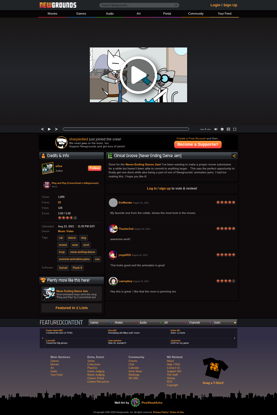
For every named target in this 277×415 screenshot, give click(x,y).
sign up (165, 188)
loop (62, 252)
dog (83, 237)
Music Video (66, 231)
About (170, 360)
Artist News (135, 371)
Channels (194, 322)
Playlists (92, 367)
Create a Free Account (191, 138)
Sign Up (230, 5)
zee (97, 259)
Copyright (172, 385)
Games (81, 13)
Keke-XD (178, 331)
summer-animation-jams (74, 259)
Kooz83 (124, 331)
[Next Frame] (56, 129)
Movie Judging (95, 374)
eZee (59, 166)
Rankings (134, 374)
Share (234, 155)
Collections (93, 364)
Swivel (63, 267)
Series (91, 360)
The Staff (172, 374)
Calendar (134, 367)
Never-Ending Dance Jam (143, 164)
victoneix (180, 341)
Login (215, 5)
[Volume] (216, 129)
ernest (63, 245)
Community (196, 13)
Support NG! (174, 371)
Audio (110, 13)
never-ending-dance (82, 252)
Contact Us (173, 367)
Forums (133, 360)
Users (217, 322)
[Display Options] (222, 129)
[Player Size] (228, 129)
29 (59, 202)
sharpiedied (78, 139)
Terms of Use (177, 412)
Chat (131, 364)
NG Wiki (133, 378)
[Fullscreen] (235, 129)
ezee (75, 245)
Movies (52, 13)
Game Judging (95, 371)
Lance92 (57, 341)
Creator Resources (98, 381)
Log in (152, 188)
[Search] (176, 5)
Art (139, 13)
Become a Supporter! (197, 144)
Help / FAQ (173, 364)
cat (61, 237)
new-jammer (117, 341)
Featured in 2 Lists (72, 308)
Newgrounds (58, 5)
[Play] (49, 129)
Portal (167, 13)
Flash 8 (77, 267)
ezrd (86, 245)
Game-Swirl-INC (59, 331)
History (171, 378)
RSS (169, 381)
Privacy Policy (160, 412)
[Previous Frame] (42, 129)
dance (72, 237)
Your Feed (224, 13)
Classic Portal (95, 378)
